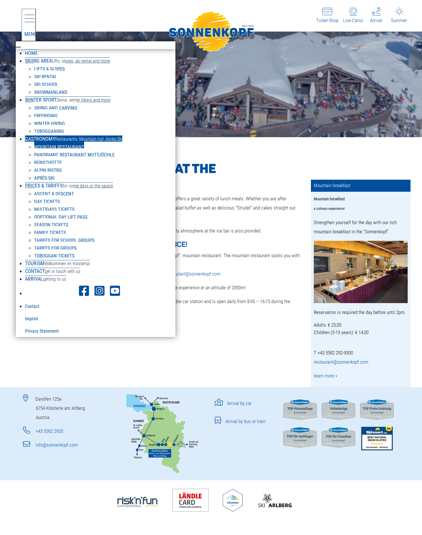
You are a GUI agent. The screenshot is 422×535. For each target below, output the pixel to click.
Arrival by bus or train (245, 421)
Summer (399, 20)
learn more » (325, 376)
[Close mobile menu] (18, 47)
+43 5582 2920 (48, 431)
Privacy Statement (42, 331)
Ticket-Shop (327, 20)
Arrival (376, 20)
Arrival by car (239, 403)
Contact (32, 306)
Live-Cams (353, 20)
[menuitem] (31, 53)
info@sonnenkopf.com (56, 445)
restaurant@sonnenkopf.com (193, 274)
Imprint (31, 318)
